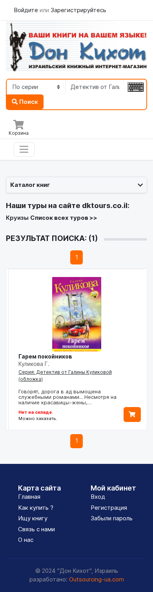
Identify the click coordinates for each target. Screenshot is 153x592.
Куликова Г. (33, 363)
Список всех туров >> (63, 217)
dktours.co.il (105, 205)
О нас (25, 539)
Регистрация (109, 507)
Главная (29, 496)
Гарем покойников (45, 356)
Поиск (28, 101)
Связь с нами (36, 529)
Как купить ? (35, 507)
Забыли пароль (112, 518)
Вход (98, 496)
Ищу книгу (32, 518)
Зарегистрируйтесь (78, 10)
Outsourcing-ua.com (96, 579)
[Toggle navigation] (24, 149)
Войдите (27, 10)
